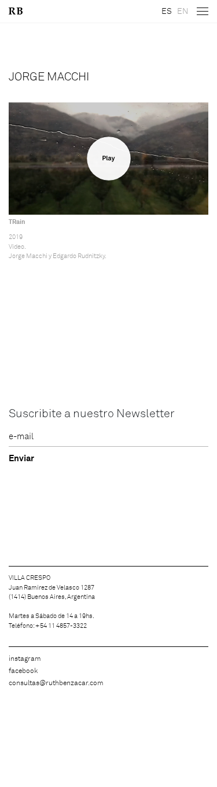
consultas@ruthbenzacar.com (56, 683)
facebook (23, 671)
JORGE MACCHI (49, 77)
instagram (25, 659)
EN (182, 12)
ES (166, 12)
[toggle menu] (202, 11)
